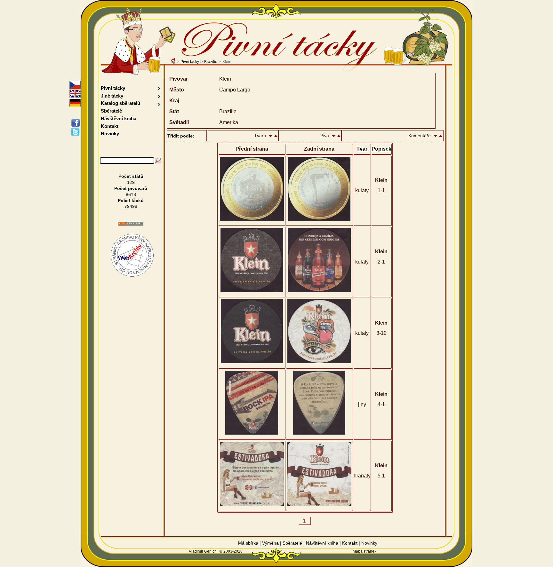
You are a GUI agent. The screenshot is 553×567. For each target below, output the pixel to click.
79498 (130, 206)
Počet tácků (131, 200)
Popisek (381, 149)
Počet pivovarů (130, 188)
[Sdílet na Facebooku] (76, 122)
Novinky (110, 133)
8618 (131, 194)
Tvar (362, 149)
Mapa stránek (364, 551)
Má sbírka (248, 543)
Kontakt (109, 126)
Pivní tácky (189, 61)
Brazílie (210, 61)
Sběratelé (111, 111)
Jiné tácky (112, 95)
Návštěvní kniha (118, 118)
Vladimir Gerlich (203, 551)
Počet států (130, 176)
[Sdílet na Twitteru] (76, 131)
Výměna (270, 543)
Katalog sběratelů (120, 103)
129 (131, 182)
